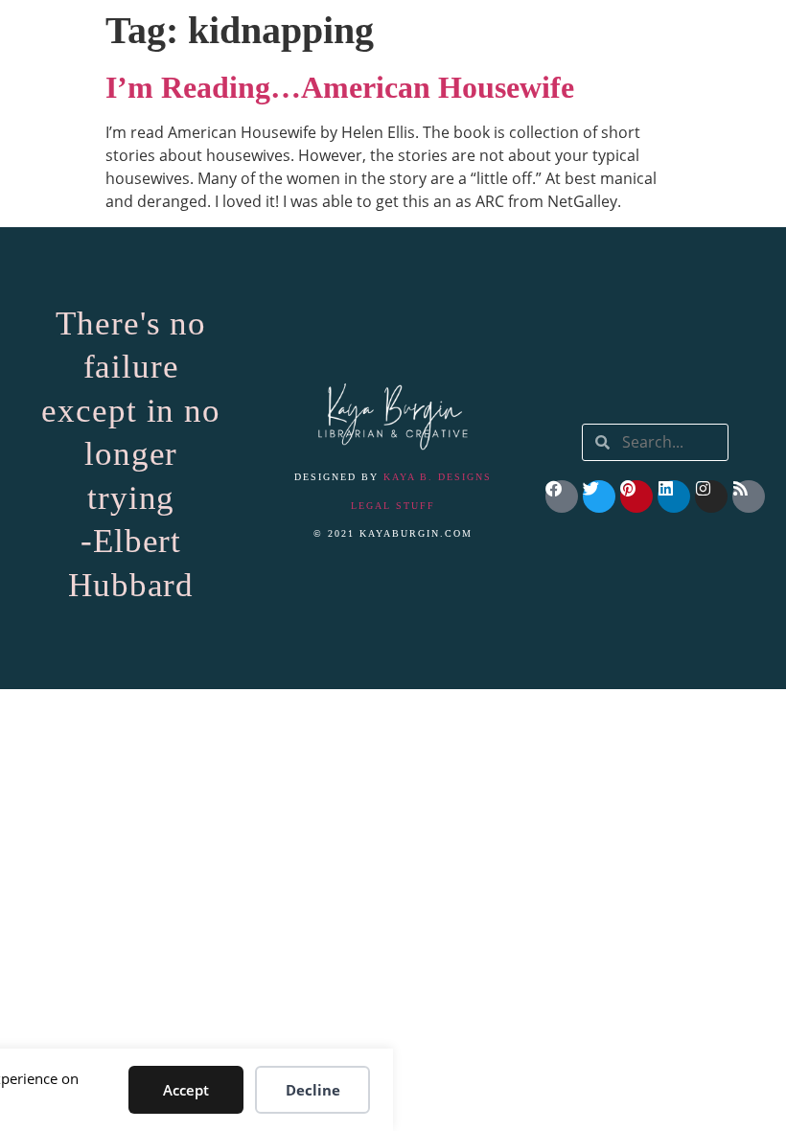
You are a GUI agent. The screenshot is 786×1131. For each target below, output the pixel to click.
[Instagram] (711, 496)
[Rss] (748, 496)
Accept (186, 1089)
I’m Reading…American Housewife (339, 87)
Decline (313, 1089)
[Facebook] (561, 496)
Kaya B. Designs (437, 477)
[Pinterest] (636, 496)
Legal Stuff (393, 505)
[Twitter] (599, 496)
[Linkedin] (674, 496)
